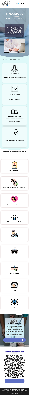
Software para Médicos (14, 16)
